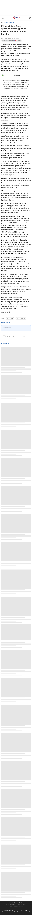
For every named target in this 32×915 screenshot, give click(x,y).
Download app (8, 910)
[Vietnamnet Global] (17, 19)
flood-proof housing (21, 318)
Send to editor (23, 910)
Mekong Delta (9, 318)
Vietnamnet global (8, 22)
